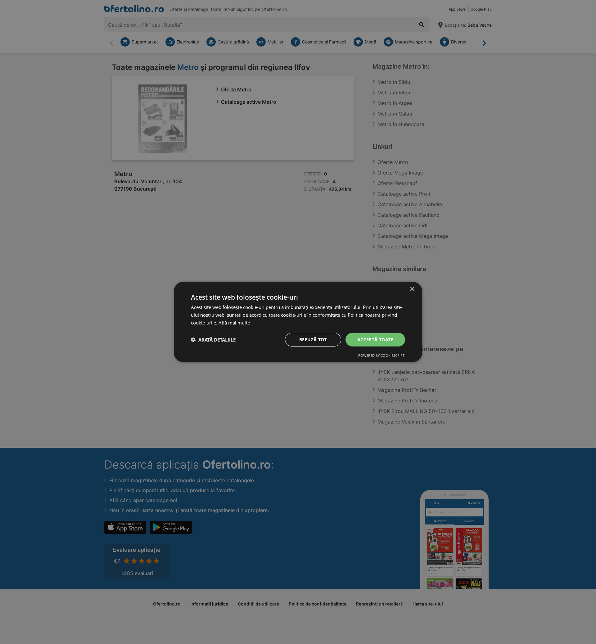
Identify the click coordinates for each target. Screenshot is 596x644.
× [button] (412, 289)
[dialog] (298, 322)
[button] (213, 339)
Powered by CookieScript (381, 355)
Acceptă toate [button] (375, 339)
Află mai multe (234, 323)
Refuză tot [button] (313, 339)
